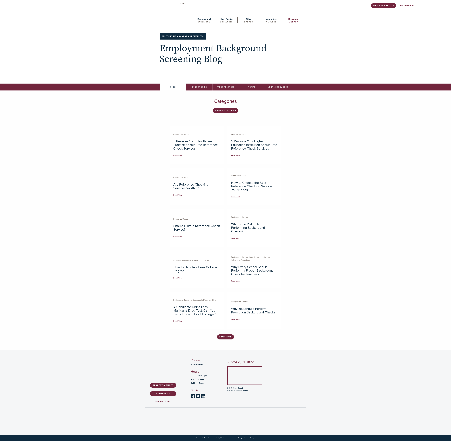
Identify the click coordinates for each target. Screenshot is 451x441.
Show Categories (225, 110)
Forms (251, 87)
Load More (225, 337)
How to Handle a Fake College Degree (195, 269)
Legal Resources (278, 87)
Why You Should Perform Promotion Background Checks (253, 310)
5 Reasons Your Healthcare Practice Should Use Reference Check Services (195, 144)
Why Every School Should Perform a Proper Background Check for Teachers (252, 270)
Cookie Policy (249, 438)
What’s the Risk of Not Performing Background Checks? (248, 227)
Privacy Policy (237, 438)
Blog (173, 87)
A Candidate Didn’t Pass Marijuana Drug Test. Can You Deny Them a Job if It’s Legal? (194, 310)
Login (182, 3)
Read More (177, 155)
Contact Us (163, 394)
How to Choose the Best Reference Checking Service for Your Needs (253, 186)
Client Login (163, 401)
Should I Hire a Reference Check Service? (196, 227)
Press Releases (225, 87)
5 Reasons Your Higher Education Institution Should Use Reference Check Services (254, 144)
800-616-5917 (407, 5)
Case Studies (199, 87)
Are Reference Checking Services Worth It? (190, 186)
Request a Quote (383, 5)
